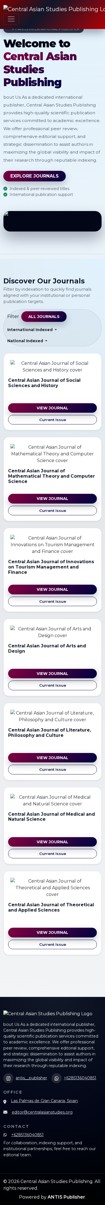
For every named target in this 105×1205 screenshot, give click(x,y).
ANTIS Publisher (66, 1197)
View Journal (52, 408)
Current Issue (52, 419)
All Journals (44, 316)
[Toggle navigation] (11, 19)
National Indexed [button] (25, 341)
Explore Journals (34, 176)
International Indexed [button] (30, 329)
